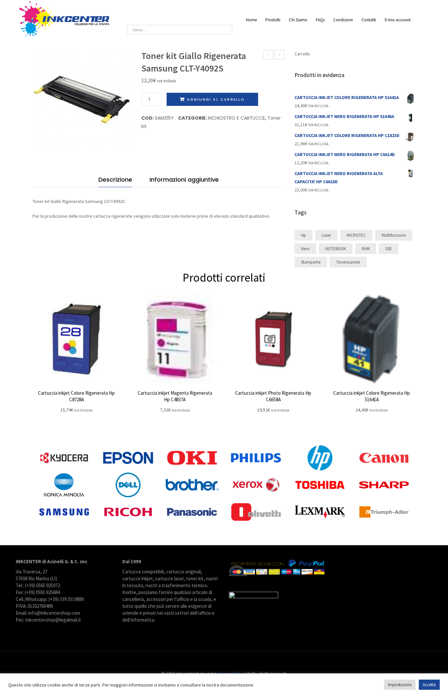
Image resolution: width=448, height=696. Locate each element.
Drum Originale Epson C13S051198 (280, 55)
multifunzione (394, 235)
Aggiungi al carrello (216, 99)
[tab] (115, 181)
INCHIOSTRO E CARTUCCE (236, 118)
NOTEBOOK (335, 248)
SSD (388, 248)
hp (303, 235)
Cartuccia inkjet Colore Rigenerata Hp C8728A (76, 396)
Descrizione (115, 179)
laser (326, 235)
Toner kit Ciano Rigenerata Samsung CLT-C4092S (268, 55)
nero (305, 248)
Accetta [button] (429, 684)
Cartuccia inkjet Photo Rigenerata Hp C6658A (273, 396)
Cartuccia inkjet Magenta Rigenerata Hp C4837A (175, 396)
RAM (366, 248)
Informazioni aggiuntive (184, 179)
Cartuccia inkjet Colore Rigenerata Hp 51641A (371, 396)
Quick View (76, 339)
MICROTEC (356, 235)
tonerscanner (348, 262)
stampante (310, 262)
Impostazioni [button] (400, 684)
